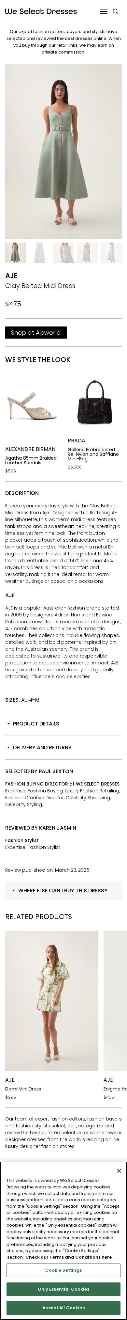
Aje (11, 275)
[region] (63, 1241)
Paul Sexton (56, 771)
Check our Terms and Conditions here (68, 1257)
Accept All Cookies (63, 1308)
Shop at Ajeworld (36, 332)
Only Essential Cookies (64, 1289)
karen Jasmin (57, 828)
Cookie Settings (63, 1270)
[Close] (119, 1171)
